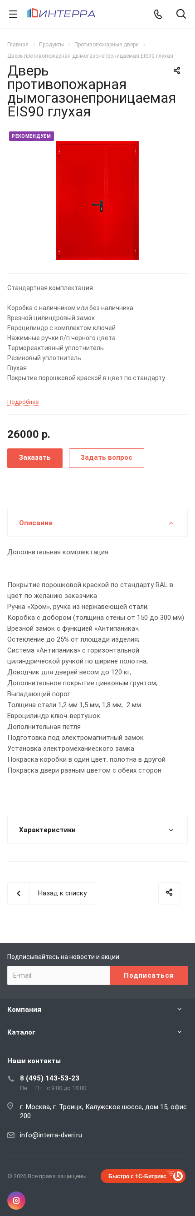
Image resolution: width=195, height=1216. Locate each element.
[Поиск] (181, 15)
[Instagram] (16, 1200)
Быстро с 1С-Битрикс (137, 1176)
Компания (24, 1009)
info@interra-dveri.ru (51, 1135)
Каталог (21, 1032)
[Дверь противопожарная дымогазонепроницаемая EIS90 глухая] (97, 200)
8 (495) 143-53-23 (49, 1078)
